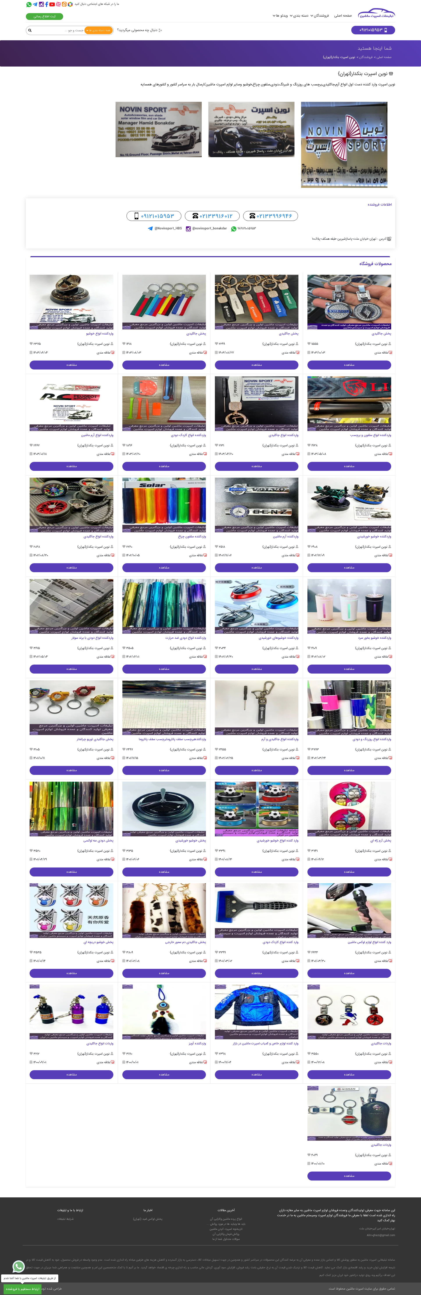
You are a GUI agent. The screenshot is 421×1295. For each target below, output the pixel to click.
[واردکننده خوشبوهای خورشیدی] (256, 606)
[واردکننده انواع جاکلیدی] (256, 403)
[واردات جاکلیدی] (349, 1011)
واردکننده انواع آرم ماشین (97, 435)
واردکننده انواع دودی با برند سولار (92, 637)
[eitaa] (65, 5)
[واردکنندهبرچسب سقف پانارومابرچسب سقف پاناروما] (164, 707)
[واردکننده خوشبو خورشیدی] (349, 504)
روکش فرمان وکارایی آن (226, 1234)
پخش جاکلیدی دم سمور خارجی (185, 942)
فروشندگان (321, 15)
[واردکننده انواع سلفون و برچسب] (349, 403)
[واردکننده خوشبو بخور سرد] (349, 606)
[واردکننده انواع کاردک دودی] (164, 403)
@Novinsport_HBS (168, 228)
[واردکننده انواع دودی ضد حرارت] (164, 606)
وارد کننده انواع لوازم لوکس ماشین (369, 942)
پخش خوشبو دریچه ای (98, 942)
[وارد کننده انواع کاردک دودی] (256, 910)
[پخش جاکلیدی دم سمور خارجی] (164, 910)
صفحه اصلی (343, 15)
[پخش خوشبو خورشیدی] (164, 809)
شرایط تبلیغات (65, 1219)
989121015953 (246, 228)
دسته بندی (301, 15)
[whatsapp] (18, 1266)
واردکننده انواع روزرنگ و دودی (372, 739)
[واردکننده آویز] (164, 1011)
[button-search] (30, 30)
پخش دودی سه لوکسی (98, 840)
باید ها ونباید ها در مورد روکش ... (226, 1224)
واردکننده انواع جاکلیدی (283, 435)
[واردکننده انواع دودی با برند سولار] (71, 606)
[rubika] (71, 5)
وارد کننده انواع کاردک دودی (280, 942)
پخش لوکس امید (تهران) (147, 1219)
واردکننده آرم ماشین (285, 536)
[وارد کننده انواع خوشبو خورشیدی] (256, 809)
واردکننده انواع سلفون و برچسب (370, 435)
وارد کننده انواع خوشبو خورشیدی (277, 840)
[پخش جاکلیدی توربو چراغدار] (71, 707)
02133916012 (216, 216)
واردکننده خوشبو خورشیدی (374, 536)
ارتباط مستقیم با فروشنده (22, 1289)
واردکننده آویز (197, 1043)
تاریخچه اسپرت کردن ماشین (226, 1229)
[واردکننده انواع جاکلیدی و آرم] (256, 707)
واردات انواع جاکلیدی (99, 1043)
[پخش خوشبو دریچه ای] (71, 910)
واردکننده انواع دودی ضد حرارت (186, 637)
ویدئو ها (282, 15)
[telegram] (35, 5)
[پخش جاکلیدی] (349, 302)
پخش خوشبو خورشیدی (190, 840)
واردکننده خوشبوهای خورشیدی (278, 637)
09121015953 (371, 30)
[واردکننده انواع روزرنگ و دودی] (349, 707)
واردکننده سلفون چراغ (192, 536)
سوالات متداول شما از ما (226, 1239)
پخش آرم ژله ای (380, 840)
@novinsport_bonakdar (209, 228)
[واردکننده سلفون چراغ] (164, 504)
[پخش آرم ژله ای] (349, 809)
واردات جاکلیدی (381, 1043)
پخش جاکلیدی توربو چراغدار (95, 739)
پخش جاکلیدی (381, 333)
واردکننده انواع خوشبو (99, 333)
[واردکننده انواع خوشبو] (71, 302)
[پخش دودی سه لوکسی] (71, 809)
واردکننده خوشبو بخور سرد (374, 637)
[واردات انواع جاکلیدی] (71, 1011)
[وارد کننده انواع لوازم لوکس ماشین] (349, 910)
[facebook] (47, 5)
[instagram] (41, 5)
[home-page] (376, 15)
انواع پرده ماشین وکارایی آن (226, 1219)
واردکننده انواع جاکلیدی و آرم (279, 739)
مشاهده (349, 365)
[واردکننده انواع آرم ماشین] (71, 403)
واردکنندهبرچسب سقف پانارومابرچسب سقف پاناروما (172, 739)
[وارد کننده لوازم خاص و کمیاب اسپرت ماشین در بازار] (256, 1011)
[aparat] (59, 5)
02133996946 (275, 216)
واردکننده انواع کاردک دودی (188, 435)
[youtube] (52, 5)
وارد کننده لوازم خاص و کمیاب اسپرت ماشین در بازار (265, 1043)
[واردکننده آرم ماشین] (256, 504)
